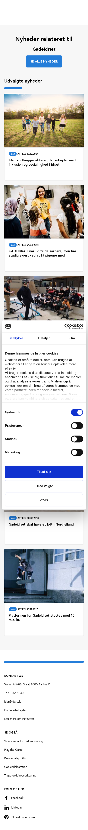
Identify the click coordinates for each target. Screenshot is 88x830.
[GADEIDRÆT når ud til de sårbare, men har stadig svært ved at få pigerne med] (44, 228)
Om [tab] (72, 338)
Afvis (44, 500)
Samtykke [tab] (16, 338)
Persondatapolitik (15, 758)
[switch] (77, 425)
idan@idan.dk (12, 701)
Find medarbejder (15, 710)
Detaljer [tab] (44, 338)
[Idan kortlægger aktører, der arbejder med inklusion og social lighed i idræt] (44, 137)
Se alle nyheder (44, 61)
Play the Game (13, 749)
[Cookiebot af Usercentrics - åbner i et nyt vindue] (64, 326)
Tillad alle (44, 472)
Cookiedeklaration (15, 767)
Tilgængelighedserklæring (20, 775)
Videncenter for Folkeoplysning (23, 741)
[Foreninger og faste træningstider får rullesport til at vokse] (44, 319)
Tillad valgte (44, 486)
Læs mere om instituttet (19, 719)
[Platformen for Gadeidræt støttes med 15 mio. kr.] (44, 592)
